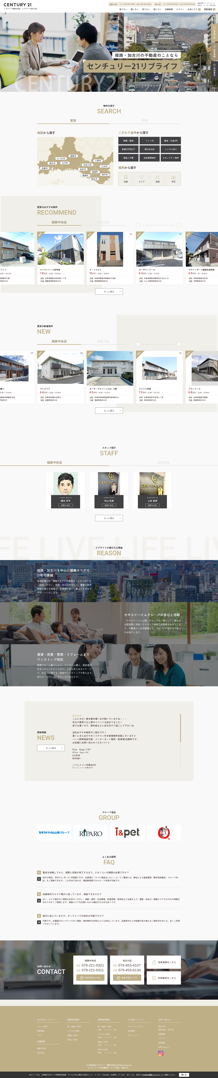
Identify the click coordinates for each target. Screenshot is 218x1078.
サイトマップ (133, 1035)
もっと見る (109, 291)
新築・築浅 (128, 140)
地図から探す (72, 1035)
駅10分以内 (150, 149)
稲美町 (95, 171)
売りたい (146, 9)
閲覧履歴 (209, 9)
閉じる (184, 1075)
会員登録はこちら (167, 962)
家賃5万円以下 (128, 149)
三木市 (104, 166)
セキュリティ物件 (171, 157)
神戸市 (105, 174)
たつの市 (61, 158)
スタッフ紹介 (42, 1026)
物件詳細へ (76, 758)
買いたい (135, 9)
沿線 (126, 181)
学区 (173, 181)
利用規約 (131, 1031)
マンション (108, 1029)
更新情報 (40, 1031)
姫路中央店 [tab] (59, 222)
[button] (138, 225)
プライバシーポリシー (137, 1026)
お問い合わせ (163, 1047)
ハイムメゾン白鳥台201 (84, 764)
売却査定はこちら (167, 977)
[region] (126, 741)
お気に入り (193, 9)
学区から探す (72, 1039)
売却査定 (214, 71)
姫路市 (73, 155)
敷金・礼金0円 (170, 140)
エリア (142, 181)
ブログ (39, 1035)
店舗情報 (169, 9)
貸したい (157, 9)
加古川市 (88, 164)
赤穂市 (45, 168)
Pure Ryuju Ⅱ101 (81, 749)
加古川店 (40, 1052)
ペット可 (150, 140)
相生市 (52, 163)
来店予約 (214, 34)
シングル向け (171, 149)
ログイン (180, 9)
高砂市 (83, 169)
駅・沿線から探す (74, 1026)
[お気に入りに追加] (32, 234)
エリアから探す (73, 1031)
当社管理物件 (150, 157)
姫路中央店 (41, 1048)
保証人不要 (128, 157)
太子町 (65, 162)
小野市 (98, 160)
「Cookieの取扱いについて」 (151, 1075)
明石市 (94, 178)
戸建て (100, 1029)
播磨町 (85, 175)
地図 (158, 181)
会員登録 (214, 53)
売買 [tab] (145, 120)
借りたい (123, 9)
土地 (114, 1029)
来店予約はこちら (93, 977)
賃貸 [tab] (73, 120)
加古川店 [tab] (103, 222)
